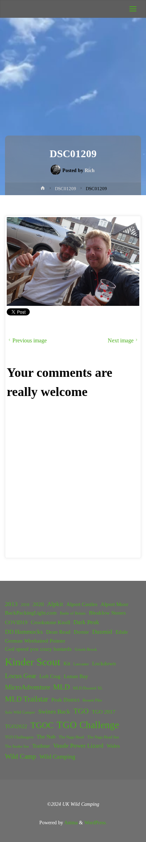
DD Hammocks (24, 631)
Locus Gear (20, 675)
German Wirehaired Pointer (35, 641)
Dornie (81, 632)
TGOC (42, 725)
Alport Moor (114, 604)
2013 (11, 604)
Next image (121, 340)
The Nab (46, 736)
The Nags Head (71, 737)
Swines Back (54, 711)
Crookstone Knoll (50, 622)
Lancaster (81, 664)
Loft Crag (50, 676)
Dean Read (58, 632)
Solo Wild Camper (20, 712)
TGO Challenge (88, 725)
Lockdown (104, 663)
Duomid (102, 631)
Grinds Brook (86, 649)
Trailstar (41, 746)
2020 (38, 604)
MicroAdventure (27, 687)
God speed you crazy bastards (38, 649)
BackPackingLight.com (31, 613)
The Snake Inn (17, 746)
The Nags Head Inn (103, 737)
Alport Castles (81, 604)
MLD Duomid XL (88, 688)
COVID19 (16, 622)
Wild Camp (20, 756)
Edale (122, 632)
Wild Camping (57, 756)
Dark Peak (86, 622)
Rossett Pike (92, 700)
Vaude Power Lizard (78, 745)
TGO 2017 (104, 712)
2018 (25, 605)
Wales (113, 746)
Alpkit (55, 604)
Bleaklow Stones (107, 613)
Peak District (65, 700)
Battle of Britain (73, 613)
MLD (61, 687)
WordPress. (95, 822)
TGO (81, 711)
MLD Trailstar (26, 699)
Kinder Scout (32, 661)
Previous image (29, 340)
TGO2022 (16, 726)
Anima (70, 822)
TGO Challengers (19, 737)
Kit (66, 663)
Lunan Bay (76, 676)
